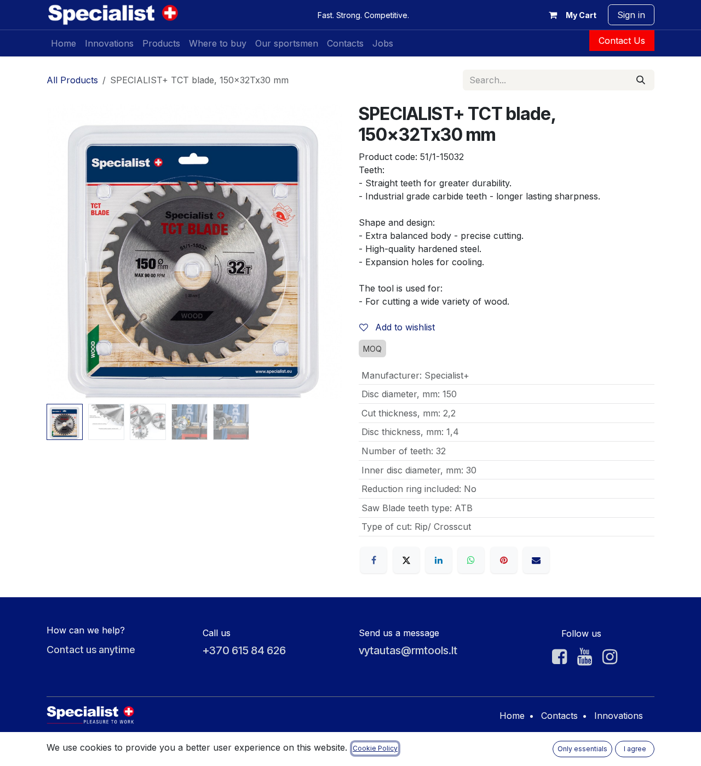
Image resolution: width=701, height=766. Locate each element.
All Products (72, 80)
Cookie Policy (375, 748)
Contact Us (622, 40)
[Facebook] (373, 560)
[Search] (640, 80)
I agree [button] (635, 749)
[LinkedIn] (439, 560)
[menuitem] (64, 43)
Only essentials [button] (582, 749)
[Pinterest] (504, 560)
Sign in (631, 14)
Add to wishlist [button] (403, 327)
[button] (61, 251)
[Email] (536, 560)
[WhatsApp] (471, 560)
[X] (406, 560)
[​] (559, 657)
